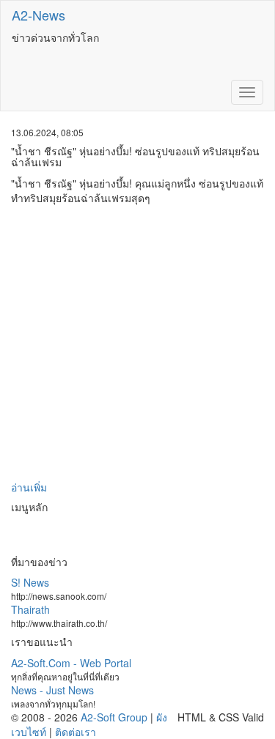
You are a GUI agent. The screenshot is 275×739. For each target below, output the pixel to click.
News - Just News (52, 690)
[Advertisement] (137, 342)
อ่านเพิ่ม (29, 487)
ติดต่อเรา (75, 731)
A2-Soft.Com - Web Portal (71, 663)
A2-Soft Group (114, 717)
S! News (30, 582)
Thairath (30, 609)
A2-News (38, 14)
